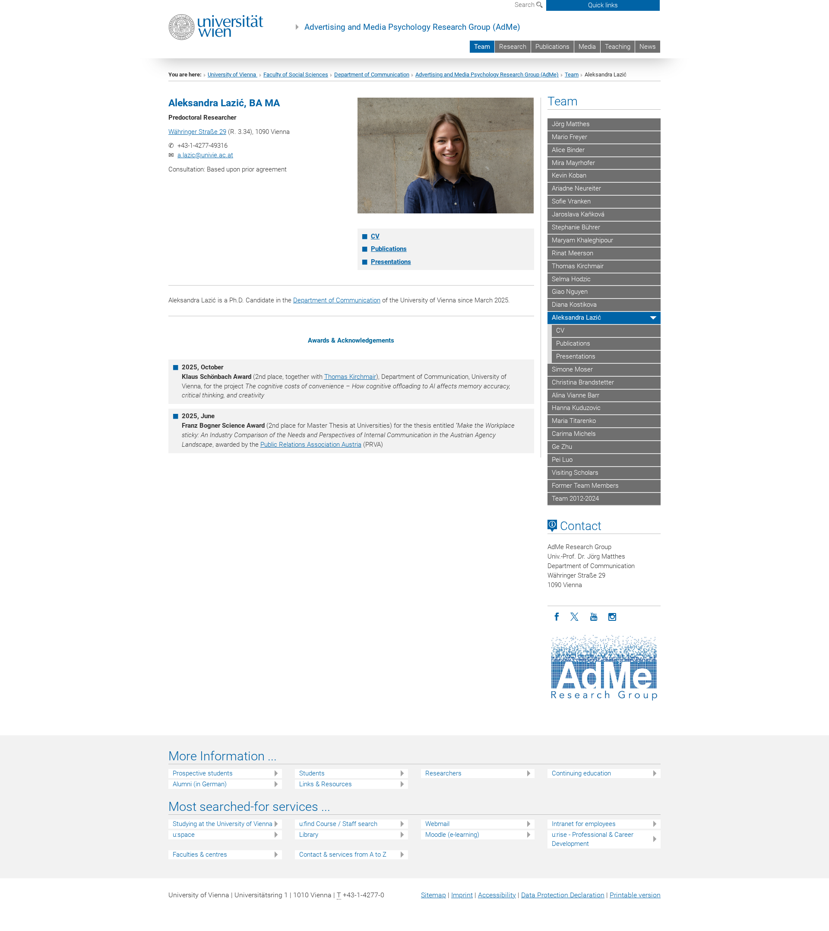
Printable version (635, 895)
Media (587, 47)
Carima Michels (574, 434)
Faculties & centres (200, 854)
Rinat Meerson (572, 253)
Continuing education (581, 773)
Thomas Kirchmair (350, 377)
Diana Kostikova (574, 304)
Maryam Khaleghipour (582, 240)
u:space (184, 835)
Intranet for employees (584, 824)
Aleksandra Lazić (576, 317)
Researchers (443, 773)
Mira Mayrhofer (573, 163)
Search (525, 5)
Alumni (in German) (200, 784)
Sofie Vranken (571, 201)
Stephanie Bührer (576, 227)
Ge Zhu (562, 447)
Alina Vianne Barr (575, 395)
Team (482, 47)
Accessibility (497, 895)
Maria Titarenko (574, 421)
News (647, 47)
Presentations (391, 262)
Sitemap (433, 895)
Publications (552, 47)
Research (512, 47)
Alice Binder (568, 150)
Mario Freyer (569, 137)
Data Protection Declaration (562, 895)
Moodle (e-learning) (452, 835)
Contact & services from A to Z (342, 854)
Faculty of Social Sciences (295, 74)
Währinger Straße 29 (197, 132)
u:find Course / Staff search (338, 824)
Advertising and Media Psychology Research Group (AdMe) (412, 27)
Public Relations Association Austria (310, 444)
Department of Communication (371, 74)
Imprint (462, 895)
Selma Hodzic (571, 279)
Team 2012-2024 (575, 498)
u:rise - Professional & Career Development (592, 839)
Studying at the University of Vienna (222, 824)
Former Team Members (585, 485)
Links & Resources (325, 784)
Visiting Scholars (575, 473)
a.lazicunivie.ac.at (205, 155)
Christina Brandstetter (583, 382)
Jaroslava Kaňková (578, 214)
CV (375, 236)
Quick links (603, 5)
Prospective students (203, 773)
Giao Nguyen (570, 292)
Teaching (617, 47)
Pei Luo (562, 460)
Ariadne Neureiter (576, 188)
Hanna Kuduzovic (576, 408)
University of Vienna (232, 74)
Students (312, 773)
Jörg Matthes (571, 124)
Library (308, 835)
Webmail (437, 824)
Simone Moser (572, 369)
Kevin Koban (569, 175)
